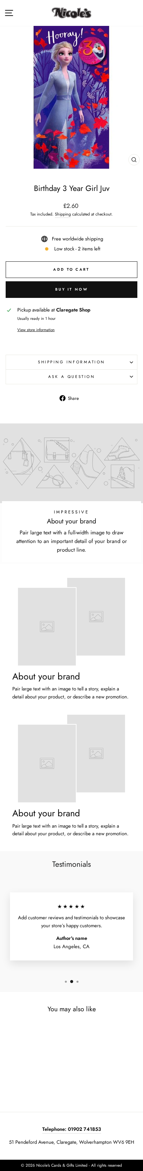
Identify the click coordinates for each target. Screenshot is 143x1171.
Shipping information (71, 362)
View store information (36, 329)
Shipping (63, 214)
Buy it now (71, 289)
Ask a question (71, 376)
